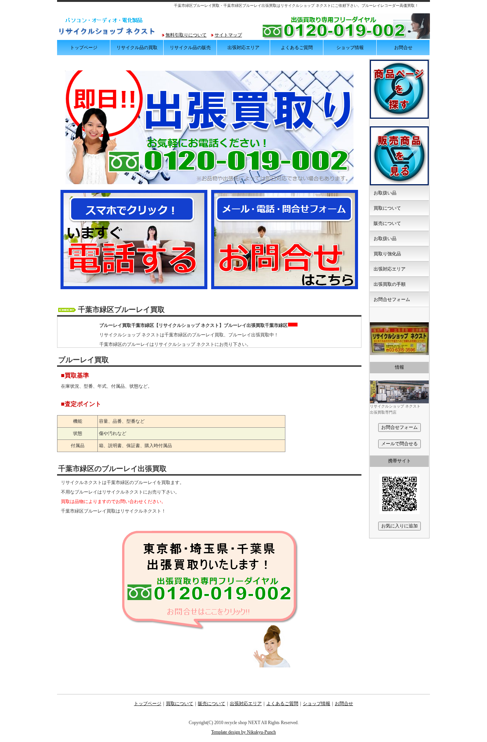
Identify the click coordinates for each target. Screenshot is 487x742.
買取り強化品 (387, 253)
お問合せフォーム (392, 299)
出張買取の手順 (390, 284)
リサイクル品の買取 (137, 47)
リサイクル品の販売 (190, 47)
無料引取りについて (186, 35)
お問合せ (403, 47)
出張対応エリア (243, 47)
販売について (387, 223)
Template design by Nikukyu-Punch (243, 732)
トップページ (83, 47)
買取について (387, 208)
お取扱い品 (385, 193)
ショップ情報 (350, 47)
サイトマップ (228, 35)
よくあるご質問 (297, 47)
